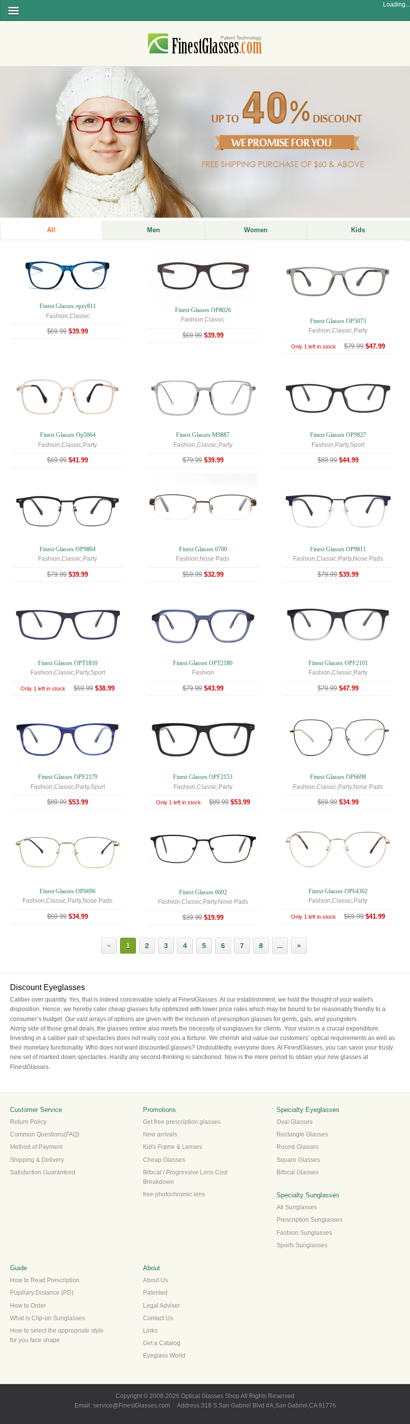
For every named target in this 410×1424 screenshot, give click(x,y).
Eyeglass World (164, 1355)
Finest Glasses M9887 (203, 434)
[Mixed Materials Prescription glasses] (338, 539)
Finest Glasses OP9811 (338, 549)
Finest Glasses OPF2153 (202, 776)
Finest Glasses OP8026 (203, 310)
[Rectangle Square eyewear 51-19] (67, 881)
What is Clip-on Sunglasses (47, 1318)
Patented (155, 1292)
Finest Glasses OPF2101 (338, 663)
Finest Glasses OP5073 (338, 321)
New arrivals (160, 1134)
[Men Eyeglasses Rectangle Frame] (67, 653)
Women (256, 230)
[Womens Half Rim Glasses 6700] (203, 539)
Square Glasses (298, 1159)
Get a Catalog (161, 1343)
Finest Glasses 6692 (203, 892)
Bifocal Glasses (297, 1172)
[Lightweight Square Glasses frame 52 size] (67, 425)
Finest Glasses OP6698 (338, 776)
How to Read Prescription (45, 1280)
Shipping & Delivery (37, 1159)
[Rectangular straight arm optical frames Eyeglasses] (203, 300)
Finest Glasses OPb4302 (338, 891)
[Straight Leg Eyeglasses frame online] (67, 296)
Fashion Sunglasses (304, 1232)
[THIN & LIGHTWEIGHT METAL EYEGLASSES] (203, 882)
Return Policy (28, 1121)
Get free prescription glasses (181, 1121)
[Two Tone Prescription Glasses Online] (338, 653)
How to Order (28, 1305)
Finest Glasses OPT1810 (68, 663)
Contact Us (158, 1318)
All (51, 230)
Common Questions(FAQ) (45, 1134)
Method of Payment (36, 1146)
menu (13, 10)
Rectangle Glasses (302, 1134)
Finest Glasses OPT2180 (202, 663)
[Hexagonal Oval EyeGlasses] (338, 881)
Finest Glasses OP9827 (338, 434)
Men (153, 230)
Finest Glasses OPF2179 (68, 776)
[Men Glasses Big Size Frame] (67, 767)
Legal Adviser (161, 1305)
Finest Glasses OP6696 (68, 891)
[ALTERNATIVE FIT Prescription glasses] (338, 425)
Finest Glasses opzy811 (68, 306)
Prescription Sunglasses (309, 1219)
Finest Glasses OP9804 (68, 549)
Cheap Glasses (164, 1159)
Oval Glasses (294, 1121)
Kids (358, 230)
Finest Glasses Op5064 (68, 434)
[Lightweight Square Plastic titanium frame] (203, 425)
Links (150, 1330)
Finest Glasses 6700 (203, 549)
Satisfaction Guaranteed (43, 1172)
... (280, 946)
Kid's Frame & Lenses (172, 1146)
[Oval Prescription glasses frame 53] (338, 311)
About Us (155, 1280)
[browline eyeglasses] (67, 539)
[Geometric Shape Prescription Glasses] (203, 653)
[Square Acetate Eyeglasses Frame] (203, 767)
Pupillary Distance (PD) (42, 1292)
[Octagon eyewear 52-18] (338, 767)
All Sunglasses (296, 1207)
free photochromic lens (174, 1194)
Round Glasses (297, 1146)
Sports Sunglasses (302, 1245)
